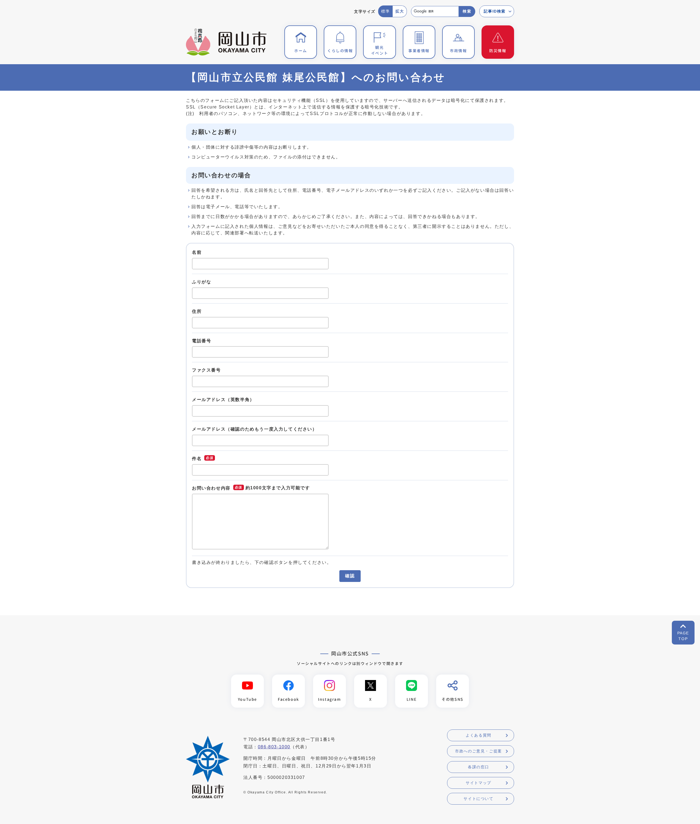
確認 (350, 575)
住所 (197, 311)
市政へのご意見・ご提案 (478, 751)
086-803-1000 (274, 746)
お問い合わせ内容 (211, 488)
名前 (197, 252)
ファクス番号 (206, 370)
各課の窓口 (478, 767)
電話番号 (201, 340)
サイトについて (478, 798)
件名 (197, 458)
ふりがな (201, 281)
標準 (385, 11)
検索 (467, 11)
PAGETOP (683, 636)
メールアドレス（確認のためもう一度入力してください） (254, 429)
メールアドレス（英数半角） (223, 399)
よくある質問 (478, 735)
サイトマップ (478, 783)
